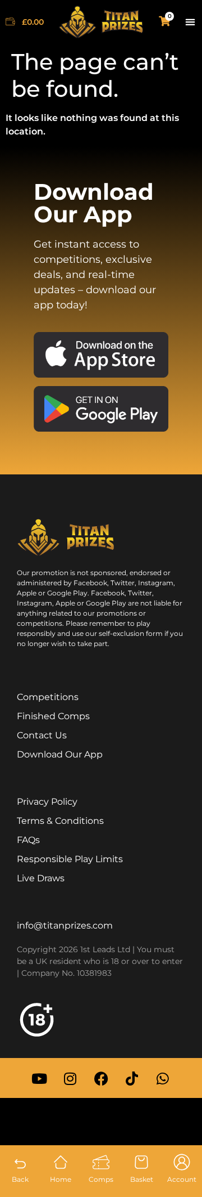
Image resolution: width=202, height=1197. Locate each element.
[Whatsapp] (163, 1078)
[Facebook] (101, 1078)
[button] (190, 22)
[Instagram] (70, 1078)
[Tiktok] (132, 1078)
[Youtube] (39, 1078)
